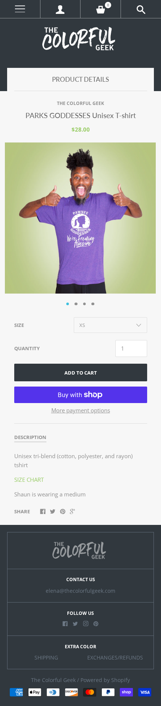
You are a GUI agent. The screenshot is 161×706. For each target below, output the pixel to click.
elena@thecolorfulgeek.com (80, 591)
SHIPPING (46, 657)
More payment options (80, 410)
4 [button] (92, 304)
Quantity (27, 348)
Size (19, 325)
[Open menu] (20, 9)
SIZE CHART (29, 479)
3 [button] (84, 304)
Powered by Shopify (105, 680)
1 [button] (67, 304)
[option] (80, 218)
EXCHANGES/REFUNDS (115, 657)
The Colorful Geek (80, 103)
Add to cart (80, 372)
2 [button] (76, 304)
